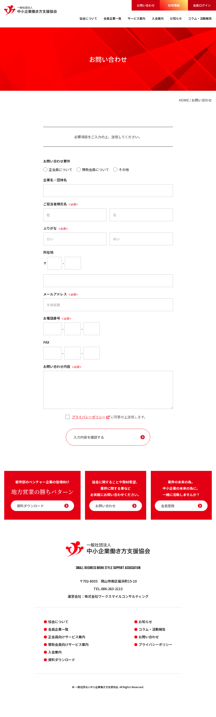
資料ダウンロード (30, 505)
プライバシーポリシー (88, 416)
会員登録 (167, 505)
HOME (184, 100)
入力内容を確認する (89, 437)
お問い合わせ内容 (62, 366)
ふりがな (55, 228)
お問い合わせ (146, 5)
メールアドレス (60, 294)
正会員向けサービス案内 (66, 636)
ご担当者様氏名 (60, 204)
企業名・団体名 (55, 180)
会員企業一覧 (58, 629)
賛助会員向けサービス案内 (68, 644)
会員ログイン (202, 5)
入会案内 (55, 652)
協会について (58, 621)
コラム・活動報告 (152, 629)
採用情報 (174, 5)
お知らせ (145, 621)
